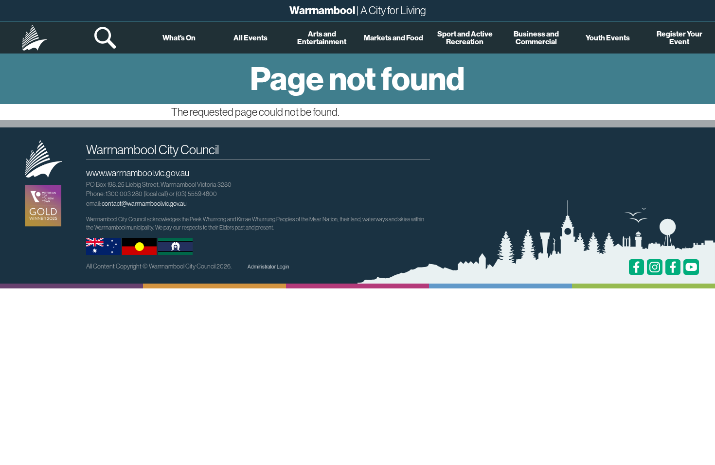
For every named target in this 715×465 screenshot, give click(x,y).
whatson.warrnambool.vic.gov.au (34, 38)
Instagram (654, 267)
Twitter (673, 267)
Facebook (636, 267)
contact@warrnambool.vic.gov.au (144, 203)
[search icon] (106, 38)
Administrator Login (268, 267)
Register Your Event (679, 37)
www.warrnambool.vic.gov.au (137, 173)
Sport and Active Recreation (465, 37)
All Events (250, 37)
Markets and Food (393, 37)
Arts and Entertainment (321, 37)
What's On (179, 37)
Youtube (691, 267)
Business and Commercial (536, 37)
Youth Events (608, 37)
